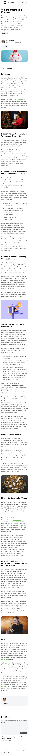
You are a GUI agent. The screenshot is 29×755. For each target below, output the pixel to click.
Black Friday (17, 520)
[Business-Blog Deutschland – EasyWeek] (9, 2)
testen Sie (4, 686)
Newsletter (8, 239)
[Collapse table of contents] (3, 68)
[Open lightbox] (25, 52)
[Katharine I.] (3, 41)
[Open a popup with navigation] (2, 2)
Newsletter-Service (7, 665)
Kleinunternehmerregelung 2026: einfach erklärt (12, 737)
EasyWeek (4, 659)
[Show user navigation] (26, 2)
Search (22, 2)
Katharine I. (11, 40)
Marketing (5, 33)
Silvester (3, 571)
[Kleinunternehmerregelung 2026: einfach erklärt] (14, 727)
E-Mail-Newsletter (17, 99)
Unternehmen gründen (8, 742)
